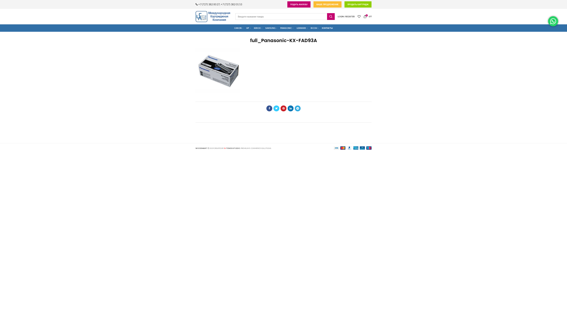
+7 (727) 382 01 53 (231, 4)
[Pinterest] (283, 108)
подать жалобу (299, 4)
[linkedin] (291, 108)
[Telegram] (298, 108)
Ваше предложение (327, 4)
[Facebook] (269, 108)
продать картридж (358, 4)
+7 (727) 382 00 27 (209, 4)
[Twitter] (276, 108)
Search (331, 16)
